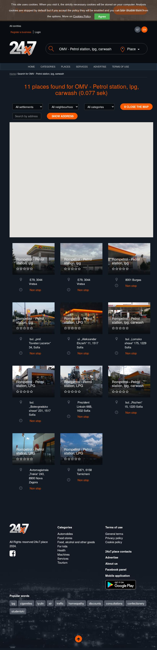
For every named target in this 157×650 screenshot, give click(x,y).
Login (38, 32)
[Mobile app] (120, 584)
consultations (114, 603)
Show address (62, 116)
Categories (64, 527)
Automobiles (65, 534)
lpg (13, 603)
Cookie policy (113, 542)
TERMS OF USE (120, 66)
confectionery (136, 603)
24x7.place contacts (118, 551)
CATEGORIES (48, 66)
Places (65, 66)
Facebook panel (115, 569)
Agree (102, 16)
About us (111, 563)
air (50, 603)
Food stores (64, 538)
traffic (60, 603)
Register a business (21, 32)
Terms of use (114, 527)
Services (82, 66)
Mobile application (117, 575)
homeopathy (76, 603)
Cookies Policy (82, 16)
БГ (137, 29)
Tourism (62, 562)
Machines (63, 554)
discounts (95, 603)
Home (13, 73)
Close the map (137, 107)
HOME (31, 66)
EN (144, 29)
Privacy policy (114, 538)
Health (61, 550)
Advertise (111, 557)
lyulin (40, 603)
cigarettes (26, 603)
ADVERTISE (99, 66)
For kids (62, 546)
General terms (114, 534)
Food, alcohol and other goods (76, 542)
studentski (17, 611)
